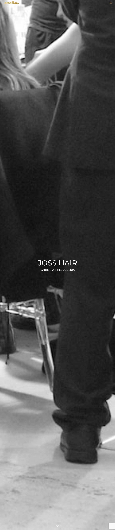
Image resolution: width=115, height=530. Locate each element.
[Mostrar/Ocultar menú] (111, 3)
